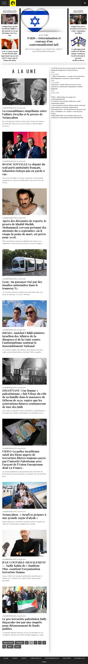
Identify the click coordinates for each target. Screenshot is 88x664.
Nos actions (67, 658)
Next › (10, 646)
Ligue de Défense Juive (52, 658)
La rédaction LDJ (35, 658)
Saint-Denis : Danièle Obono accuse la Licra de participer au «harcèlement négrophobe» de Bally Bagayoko (66, 87)
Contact (24, 658)
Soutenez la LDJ (79, 658)
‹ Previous (19, 642)
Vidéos (44, 662)
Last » (18, 646)
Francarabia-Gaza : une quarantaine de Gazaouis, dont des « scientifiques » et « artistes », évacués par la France (68, 111)
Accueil (5, 658)
